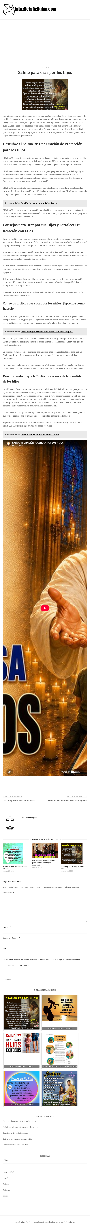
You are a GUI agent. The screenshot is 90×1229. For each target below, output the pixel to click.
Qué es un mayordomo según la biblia (17, 1139)
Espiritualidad (8, 1172)
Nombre (7, 927)
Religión (6, 1184)
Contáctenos (44, 1222)
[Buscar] (84, 979)
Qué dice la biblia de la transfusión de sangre (20, 1127)
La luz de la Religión (29, 818)
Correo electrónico (11, 938)
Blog (4, 1166)
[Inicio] (30, 14)
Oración (45, 67)
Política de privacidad (58, 1222)
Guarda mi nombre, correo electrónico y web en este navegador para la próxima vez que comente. (43, 960)
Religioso (6, 1190)
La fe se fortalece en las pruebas (15, 1145)
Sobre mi (71, 1222)
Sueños (6, 1196)
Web (4, 949)
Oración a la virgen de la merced (15, 1133)
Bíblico (5, 1160)
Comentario (8, 893)
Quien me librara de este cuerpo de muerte (19, 1121)
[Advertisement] (45, 43)
